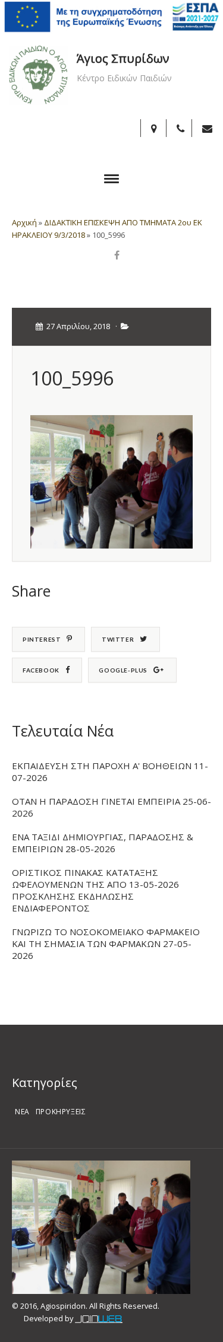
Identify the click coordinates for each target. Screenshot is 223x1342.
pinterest (42, 639)
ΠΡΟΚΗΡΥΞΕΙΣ (61, 1112)
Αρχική (24, 222)
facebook (41, 670)
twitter (118, 639)
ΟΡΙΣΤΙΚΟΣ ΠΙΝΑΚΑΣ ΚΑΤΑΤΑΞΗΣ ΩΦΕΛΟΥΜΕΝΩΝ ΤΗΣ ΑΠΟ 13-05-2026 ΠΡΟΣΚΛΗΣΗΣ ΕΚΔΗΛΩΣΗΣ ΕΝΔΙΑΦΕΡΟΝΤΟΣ (95, 890)
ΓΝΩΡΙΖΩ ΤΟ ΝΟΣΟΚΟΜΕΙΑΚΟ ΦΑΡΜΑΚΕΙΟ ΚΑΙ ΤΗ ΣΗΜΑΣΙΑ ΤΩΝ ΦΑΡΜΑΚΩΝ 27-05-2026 (106, 943)
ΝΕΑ (22, 1112)
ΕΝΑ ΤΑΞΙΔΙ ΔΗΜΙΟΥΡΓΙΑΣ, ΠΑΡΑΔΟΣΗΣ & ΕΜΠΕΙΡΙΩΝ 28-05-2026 (102, 843)
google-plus (123, 670)
